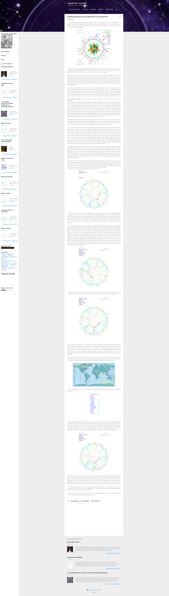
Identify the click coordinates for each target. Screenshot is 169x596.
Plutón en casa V (5, 193)
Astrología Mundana (74, 501)
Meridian (93, 9)
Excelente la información (6, 253)
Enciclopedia (109, 9)
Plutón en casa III (5, 228)
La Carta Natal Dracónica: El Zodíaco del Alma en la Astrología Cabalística (87, 572)
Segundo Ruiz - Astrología (77, 3)
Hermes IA (101, 9)
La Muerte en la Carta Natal (74, 557)
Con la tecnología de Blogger (94, 590)
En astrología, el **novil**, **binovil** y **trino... (7, 260)
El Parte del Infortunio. (73, 542)
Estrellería (85, 9)
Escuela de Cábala (74, 9)
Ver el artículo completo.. (113, 553)
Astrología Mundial (85, 501)
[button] (120, 17)
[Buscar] (122, 4)
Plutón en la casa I (6, 123)
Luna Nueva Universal (95, 501)
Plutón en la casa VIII (6, 176)
